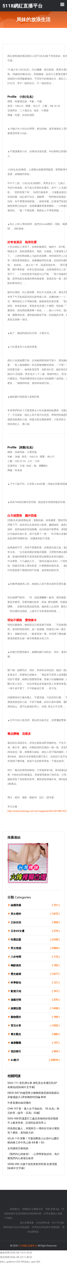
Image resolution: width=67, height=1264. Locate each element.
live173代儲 (58, 1222)
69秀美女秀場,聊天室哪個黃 (46, 1227)
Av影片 (35, 1059)
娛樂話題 (35, 1008)
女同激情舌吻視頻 (17, 1148)
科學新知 (35, 982)
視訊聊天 (35, 1051)
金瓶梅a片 (15, 1209)
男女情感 (35, 948)
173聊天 (8, 1218)
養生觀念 (35, 1034)
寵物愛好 (35, 1016)
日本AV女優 (35, 930)
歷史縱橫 (35, 973)
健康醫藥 (35, 1042)
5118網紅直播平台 (27, 1245)
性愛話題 (35, 939)
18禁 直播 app (52, 1209)
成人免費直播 (27, 1222)
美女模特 (35, 913)
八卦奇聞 (35, 956)
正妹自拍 (35, 922)
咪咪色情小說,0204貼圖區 (16, 1227)
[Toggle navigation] (62, 4)
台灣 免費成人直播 (52, 1213)
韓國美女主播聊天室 (32, 1209)
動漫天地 (35, 991)
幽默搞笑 (35, 965)
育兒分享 (35, 1025)
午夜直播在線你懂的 (19, 1102)
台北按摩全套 (43, 1222)
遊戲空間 (35, 999)
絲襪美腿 (35, 905)
